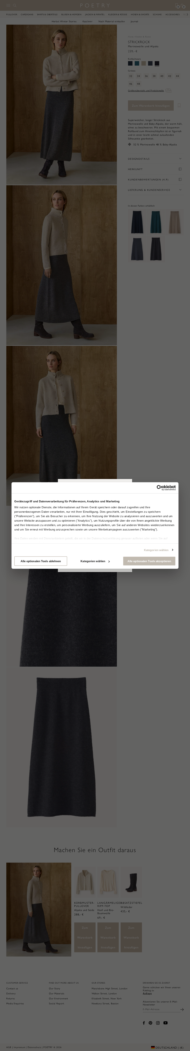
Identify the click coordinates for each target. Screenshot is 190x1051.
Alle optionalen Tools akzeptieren (149, 561)
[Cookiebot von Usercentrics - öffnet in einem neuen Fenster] (159, 488)
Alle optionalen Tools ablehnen (41, 561)
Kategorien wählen (156, 549)
